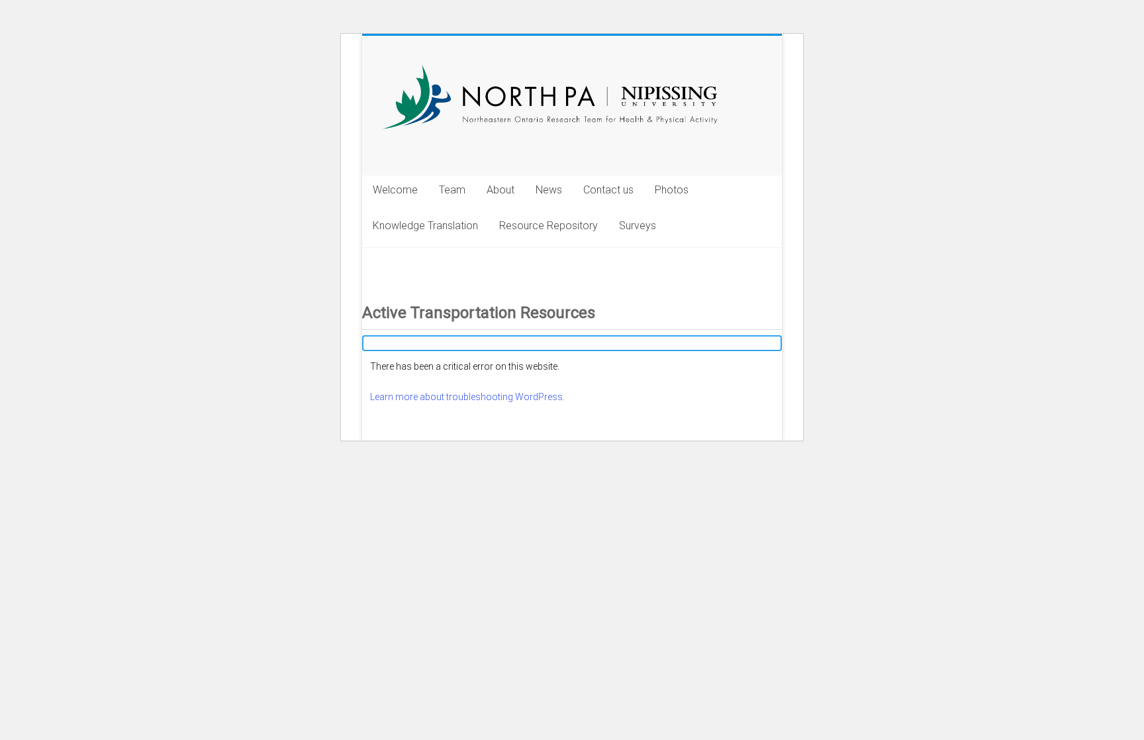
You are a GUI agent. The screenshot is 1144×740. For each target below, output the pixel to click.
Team (452, 190)
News (549, 190)
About (500, 190)
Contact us (608, 190)
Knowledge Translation (425, 225)
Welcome (395, 190)
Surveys (637, 225)
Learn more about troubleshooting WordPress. (467, 397)
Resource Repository (548, 225)
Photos (672, 190)
